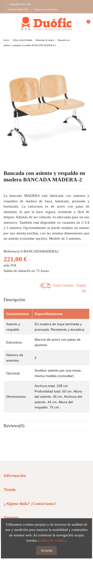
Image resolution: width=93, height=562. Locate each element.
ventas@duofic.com (20, 4)
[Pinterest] (21, 285)
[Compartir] (9, 285)
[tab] (46, 300)
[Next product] (87, 43)
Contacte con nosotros (45, 9)
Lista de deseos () (18, 9)
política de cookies (52, 540)
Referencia (12, 251)
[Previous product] (82, 43)
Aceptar (46, 550)
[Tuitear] (15, 285)
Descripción (14, 299)
